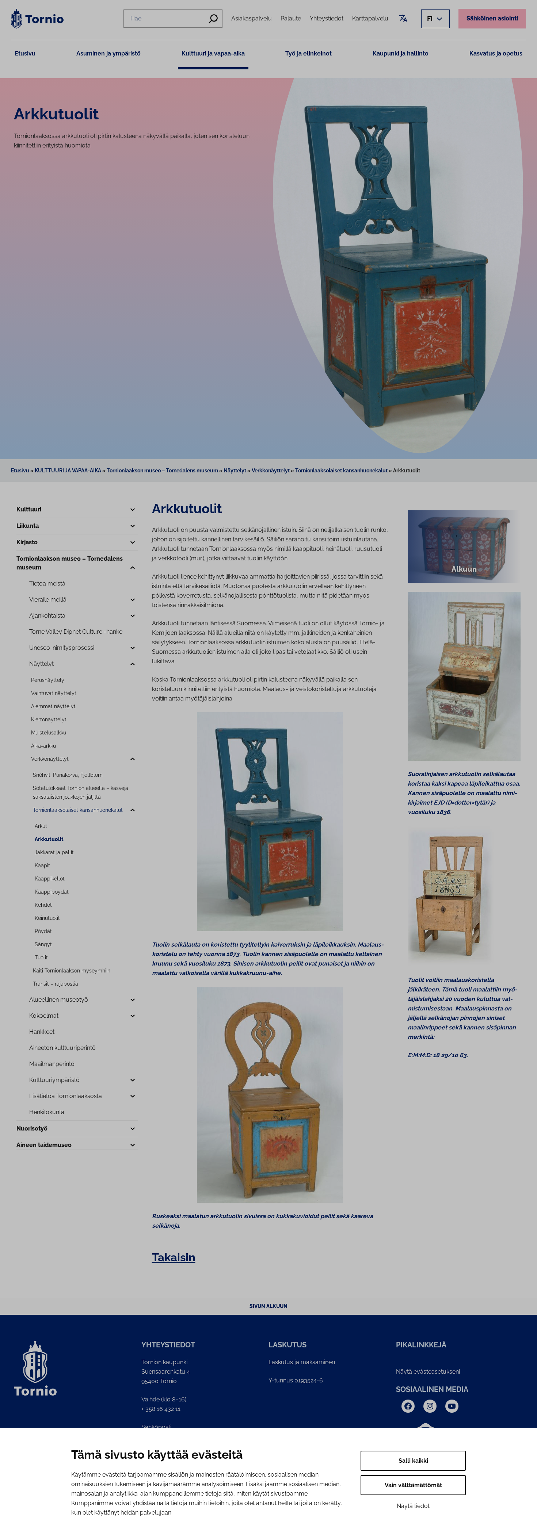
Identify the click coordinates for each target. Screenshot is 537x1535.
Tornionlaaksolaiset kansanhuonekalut (341, 470)
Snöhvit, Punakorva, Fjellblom (68, 775)
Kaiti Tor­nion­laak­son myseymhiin (71, 971)
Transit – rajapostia (55, 984)
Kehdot (43, 905)
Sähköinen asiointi (492, 18)
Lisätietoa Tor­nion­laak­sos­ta (65, 1096)
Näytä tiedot (413, 1506)
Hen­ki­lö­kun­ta (46, 1112)
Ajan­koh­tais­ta (47, 615)
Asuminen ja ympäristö (108, 53)
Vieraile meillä (47, 599)
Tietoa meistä (47, 583)
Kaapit (42, 865)
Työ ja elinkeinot (308, 53)
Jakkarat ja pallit (54, 852)
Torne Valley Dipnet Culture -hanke (75, 631)
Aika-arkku (43, 746)
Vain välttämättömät (413, 1485)
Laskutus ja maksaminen (301, 1362)
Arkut (41, 826)
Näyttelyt (235, 470)
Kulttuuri (28, 509)
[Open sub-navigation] (132, 510)
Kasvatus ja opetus (495, 53)
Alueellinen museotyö (58, 999)
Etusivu (25, 53)
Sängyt (43, 944)
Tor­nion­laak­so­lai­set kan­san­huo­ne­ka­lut (78, 810)
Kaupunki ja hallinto (401, 53)
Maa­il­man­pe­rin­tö (52, 1063)
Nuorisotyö (31, 1128)
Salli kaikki (413, 1460)
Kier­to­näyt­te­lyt (48, 719)
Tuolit (41, 957)
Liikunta (27, 525)
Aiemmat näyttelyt (53, 706)
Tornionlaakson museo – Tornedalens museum (162, 470)
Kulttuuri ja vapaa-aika (213, 53)
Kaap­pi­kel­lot (50, 879)
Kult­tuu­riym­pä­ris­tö (54, 1080)
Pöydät (43, 931)
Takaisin (173, 1257)
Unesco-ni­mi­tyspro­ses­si (61, 647)
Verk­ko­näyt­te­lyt (50, 759)
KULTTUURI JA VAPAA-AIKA (68, 470)
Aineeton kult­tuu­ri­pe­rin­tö (62, 1047)
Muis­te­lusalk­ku (48, 733)
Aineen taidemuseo (44, 1144)
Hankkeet (41, 1031)
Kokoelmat (43, 1015)
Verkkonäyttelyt (271, 470)
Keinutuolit (47, 918)
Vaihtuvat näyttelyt (53, 693)
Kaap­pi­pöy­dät (52, 892)
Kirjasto (27, 542)
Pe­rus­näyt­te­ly (47, 680)
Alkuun (464, 569)
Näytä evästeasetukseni (428, 1371)
